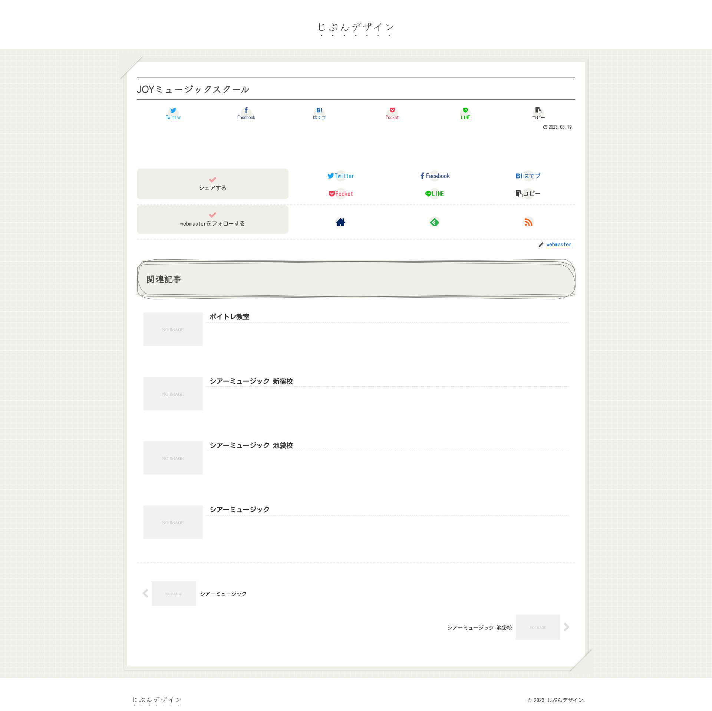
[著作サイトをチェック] (341, 221)
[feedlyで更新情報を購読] (435, 221)
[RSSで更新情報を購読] (528, 221)
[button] (539, 113)
